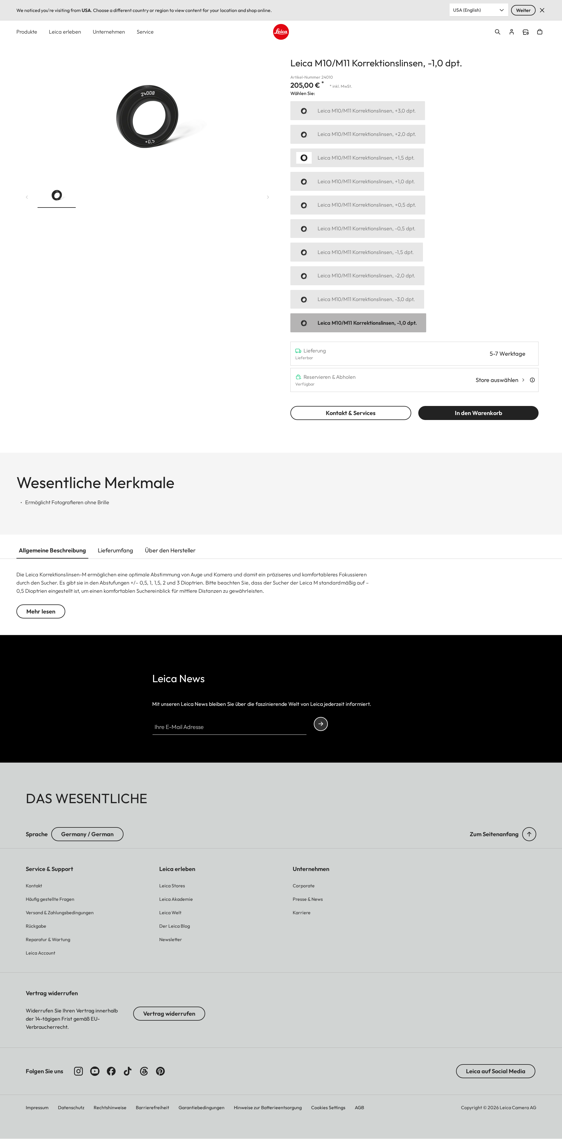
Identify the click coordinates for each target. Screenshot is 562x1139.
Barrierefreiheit (152, 1107)
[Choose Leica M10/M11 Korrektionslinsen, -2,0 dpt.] (357, 275)
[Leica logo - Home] (281, 32)
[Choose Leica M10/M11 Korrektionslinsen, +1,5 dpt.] (357, 157)
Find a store (526, 32)
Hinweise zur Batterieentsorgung (268, 1107)
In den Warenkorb (478, 412)
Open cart (540, 32)
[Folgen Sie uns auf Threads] (144, 1071)
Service (145, 31)
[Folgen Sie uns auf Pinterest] (160, 1071)
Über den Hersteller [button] (170, 550)
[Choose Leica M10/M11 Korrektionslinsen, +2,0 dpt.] (357, 134)
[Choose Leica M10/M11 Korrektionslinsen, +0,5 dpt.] (357, 205)
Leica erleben (65, 31)
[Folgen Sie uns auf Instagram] (78, 1071)
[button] (56, 196)
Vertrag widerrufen (169, 1013)
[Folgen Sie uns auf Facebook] (111, 1071)
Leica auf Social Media (495, 1071)
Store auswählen (497, 379)
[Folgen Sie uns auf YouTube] (95, 1071)
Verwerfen (542, 10)
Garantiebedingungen (202, 1107)
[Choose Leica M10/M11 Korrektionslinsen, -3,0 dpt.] (357, 299)
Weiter (523, 10)
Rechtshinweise (110, 1107)
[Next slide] (268, 197)
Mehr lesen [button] (40, 611)
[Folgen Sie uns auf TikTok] (127, 1071)
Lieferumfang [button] (115, 550)
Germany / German (87, 834)
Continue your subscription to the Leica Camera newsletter (321, 724)
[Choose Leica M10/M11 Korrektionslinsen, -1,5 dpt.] (356, 252)
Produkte (26, 31)
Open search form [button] (497, 32)
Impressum (37, 1107)
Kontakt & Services (351, 412)
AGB (359, 1107)
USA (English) (467, 10)
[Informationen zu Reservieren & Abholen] (532, 379)
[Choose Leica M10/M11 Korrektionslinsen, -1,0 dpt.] (358, 322)
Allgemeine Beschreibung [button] (52, 550)
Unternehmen (109, 31)
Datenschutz (71, 1107)
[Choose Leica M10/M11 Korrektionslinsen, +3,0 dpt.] (357, 110)
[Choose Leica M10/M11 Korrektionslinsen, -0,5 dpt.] (357, 228)
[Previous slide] (27, 197)
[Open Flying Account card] (512, 32)
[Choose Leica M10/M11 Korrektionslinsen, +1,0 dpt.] (357, 181)
